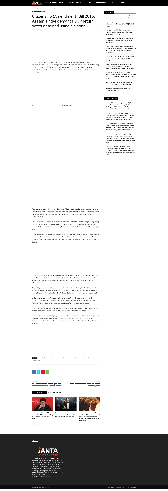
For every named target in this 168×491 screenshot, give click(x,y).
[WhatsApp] (47, 372)
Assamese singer (68, 358)
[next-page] (36, 424)
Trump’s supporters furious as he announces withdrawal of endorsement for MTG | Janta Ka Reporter (120, 24)
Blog (114, 3)
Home (33, 9)
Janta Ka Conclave (131, 487)
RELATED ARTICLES (39, 392)
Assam (44, 9)
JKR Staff (36, 30)
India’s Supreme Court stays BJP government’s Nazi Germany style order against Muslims (120, 83)
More (122, 3)
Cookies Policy (120, 487)
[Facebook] (34, 372)
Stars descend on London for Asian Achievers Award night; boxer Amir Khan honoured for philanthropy (65, 414)
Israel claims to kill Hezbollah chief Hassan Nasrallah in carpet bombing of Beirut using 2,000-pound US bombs (119, 32)
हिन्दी (46, 3)
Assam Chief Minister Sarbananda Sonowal (49, 358)
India (61, 3)
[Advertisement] (66, 46)
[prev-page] (33, 424)
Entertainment (101, 3)
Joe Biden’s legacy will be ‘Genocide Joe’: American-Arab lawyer (118, 89)
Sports (88, 3)
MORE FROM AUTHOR (54, 392)
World (78, 3)
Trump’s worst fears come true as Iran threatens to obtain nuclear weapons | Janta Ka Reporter (120, 17)
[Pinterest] (43, 372)
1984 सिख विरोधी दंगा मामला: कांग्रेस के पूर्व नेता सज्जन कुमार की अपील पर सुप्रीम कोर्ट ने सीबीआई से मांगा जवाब (46, 385)
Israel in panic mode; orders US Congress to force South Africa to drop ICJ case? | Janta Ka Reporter (121, 58)
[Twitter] (38, 372)
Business (53, 3)
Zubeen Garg (36, 360)
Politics (70, 3)
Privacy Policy (111, 487)
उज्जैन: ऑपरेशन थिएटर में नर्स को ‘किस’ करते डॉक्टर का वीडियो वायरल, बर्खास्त (85, 385)
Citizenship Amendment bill (82, 358)
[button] (133, 3)
